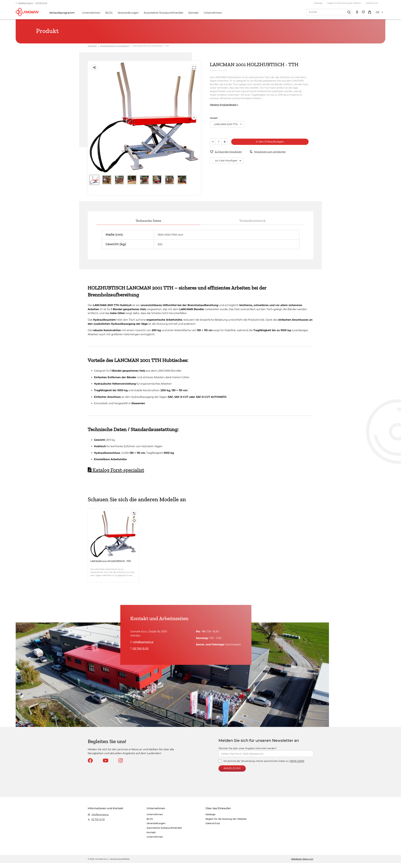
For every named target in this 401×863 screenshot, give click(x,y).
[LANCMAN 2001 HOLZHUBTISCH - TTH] (113, 534)
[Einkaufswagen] (369, 11)
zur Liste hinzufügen (226, 160)
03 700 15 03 (41, 3)
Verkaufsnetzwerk (252, 220)
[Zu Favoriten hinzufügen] (134, 520)
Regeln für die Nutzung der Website (344, 3)
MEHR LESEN (297, 761)
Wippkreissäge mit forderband (114, 46)
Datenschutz (372, 3)
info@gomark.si (25, 3)
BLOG (109, 12)
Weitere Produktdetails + (224, 104)
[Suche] (349, 12)
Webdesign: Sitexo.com (302, 859)
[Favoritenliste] (363, 11)
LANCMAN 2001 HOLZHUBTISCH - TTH (150, 46)
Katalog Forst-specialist (118, 470)
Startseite (92, 46)
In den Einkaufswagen (270, 141)
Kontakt (193, 12)
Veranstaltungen (128, 12)
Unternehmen (91, 12)
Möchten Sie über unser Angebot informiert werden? (247, 748)
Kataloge (318, 3)
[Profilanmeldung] (356, 11)
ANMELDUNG (232, 768)
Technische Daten (148, 220)
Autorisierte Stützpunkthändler (163, 12)
